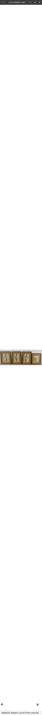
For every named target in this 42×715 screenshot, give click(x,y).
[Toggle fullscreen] (30, 2)
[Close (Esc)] (39, 2)
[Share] (35, 2)
